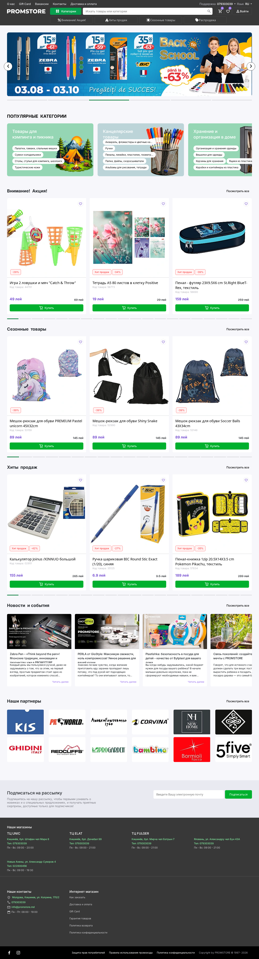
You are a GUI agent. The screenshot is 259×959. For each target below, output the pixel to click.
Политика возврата (81, 925)
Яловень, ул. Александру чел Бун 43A (217, 839)
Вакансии (42, 4)
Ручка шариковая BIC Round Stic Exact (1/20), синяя (53, 561)
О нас (11, 4)
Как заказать (77, 897)
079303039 (18, 902)
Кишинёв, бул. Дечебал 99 (85, 839)
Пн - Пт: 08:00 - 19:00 (24, 911)
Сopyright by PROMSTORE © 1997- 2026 (223, 952)
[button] (12, 318)
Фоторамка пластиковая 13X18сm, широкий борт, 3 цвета (205, 285)
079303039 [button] (225, 4)
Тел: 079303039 (17, 843)
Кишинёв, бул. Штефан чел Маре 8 (28, 839)
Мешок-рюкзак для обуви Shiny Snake (53, 421)
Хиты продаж (118, 20)
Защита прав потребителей (88, 952)
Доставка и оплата (83, 4)
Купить (50, 308)
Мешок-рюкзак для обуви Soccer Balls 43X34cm (136, 423)
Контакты (59, 4)
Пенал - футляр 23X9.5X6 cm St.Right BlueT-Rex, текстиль (130, 285)
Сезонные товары (162, 20)
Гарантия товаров (80, 918)
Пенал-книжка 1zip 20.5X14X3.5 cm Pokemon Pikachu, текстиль (133, 561)
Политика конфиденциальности (88, 932)
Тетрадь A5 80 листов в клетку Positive (43, 282)
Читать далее (60, 681)
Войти (244, 11)
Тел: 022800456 (17, 865)
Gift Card (25, 4)
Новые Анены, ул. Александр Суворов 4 (31, 861)
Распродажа (207, 20)
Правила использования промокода (131, 952)
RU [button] (247, 4)
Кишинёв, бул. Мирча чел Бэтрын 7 (153, 839)
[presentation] (8, 66)
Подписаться (238, 794)
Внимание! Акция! (73, 20)
